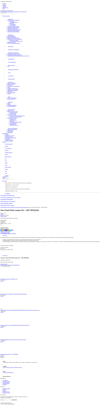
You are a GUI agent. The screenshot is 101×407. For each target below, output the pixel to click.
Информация (5, 133)
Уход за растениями (11, 92)
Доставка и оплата (6, 381)
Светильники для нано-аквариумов (14, 54)
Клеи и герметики (11, 84)
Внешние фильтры (11, 35)
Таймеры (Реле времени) (12, 90)
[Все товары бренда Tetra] (1, 214)
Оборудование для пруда (12, 117)
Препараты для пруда (11, 114)
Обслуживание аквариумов (10, 137)
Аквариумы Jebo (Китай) (12, 28)
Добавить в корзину (4, 227)
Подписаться (14, 399)
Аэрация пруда (13, 118)
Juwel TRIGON (13, 24)
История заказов (6, 383)
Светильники (10, 131)
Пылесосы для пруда (14, 125)
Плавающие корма (13, 112)
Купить (1, 281)
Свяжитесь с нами (8, 136)
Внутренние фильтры (11, 36)
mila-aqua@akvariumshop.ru (8, 372)
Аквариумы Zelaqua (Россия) (13, 26)
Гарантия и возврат (9, 139)
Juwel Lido (12, 21)
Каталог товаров (6, 15)
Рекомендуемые (6, 391)
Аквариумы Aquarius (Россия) (13, 31)
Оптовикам (7, 138)
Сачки (8, 87)
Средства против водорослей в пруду (17, 115)
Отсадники (9, 85)
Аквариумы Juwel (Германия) (13, 20)
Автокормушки (13, 124)
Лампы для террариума (12, 129)
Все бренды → (6, 176)
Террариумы (9, 132)
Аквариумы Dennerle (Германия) (13, 29)
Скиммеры (12, 120)
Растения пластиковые (11, 105)
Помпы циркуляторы (11, 42)
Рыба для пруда (10, 110)
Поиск (4, 177)
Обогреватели (10, 130)
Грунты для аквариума (11, 97)
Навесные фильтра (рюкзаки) (13, 38)
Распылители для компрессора (13, 86)
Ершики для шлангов (11, 83)
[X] (6, 230)
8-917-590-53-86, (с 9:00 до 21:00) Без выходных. (10, 11)
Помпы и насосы (13, 119)
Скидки (4, 390)
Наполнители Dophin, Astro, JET (16, 41)
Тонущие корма (13, 113)
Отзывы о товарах (6, 388)
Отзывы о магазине (9, 140)
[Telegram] (12, 230)
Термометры (9, 91)
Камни (8, 103)
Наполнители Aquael (14, 40)
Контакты (5, 181)
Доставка (7, 134)
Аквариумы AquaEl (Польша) (13, 27)
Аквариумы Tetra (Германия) (13, 30)
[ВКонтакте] (1, 230)
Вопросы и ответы (6, 392)
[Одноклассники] (3, 230)
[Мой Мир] (4, 230)
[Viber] (7, 230)
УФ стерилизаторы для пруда (15, 122)
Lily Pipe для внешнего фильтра (13, 43)
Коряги (8, 104)
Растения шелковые (11, 106)
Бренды (4, 141)
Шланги (9, 93)
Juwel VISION (12, 25)
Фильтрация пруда (13, 123)
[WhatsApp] (9, 230)
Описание (5, 235)
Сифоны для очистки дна (12, 88)
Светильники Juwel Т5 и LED (13, 53)
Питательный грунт (11, 98)
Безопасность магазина (9, 135)
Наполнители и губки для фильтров (14, 39)
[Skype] (11, 230)
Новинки (4, 389)
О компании (5, 380)
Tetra (8, 66)
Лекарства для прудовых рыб (15, 116)
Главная (2, 207)
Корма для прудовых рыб (12, 111)
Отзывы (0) (5, 255)
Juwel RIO (12, 23)
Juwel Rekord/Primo (13, 22)
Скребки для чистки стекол (12, 89)
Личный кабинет (6, 382)
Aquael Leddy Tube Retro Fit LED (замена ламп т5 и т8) (18, 55)
